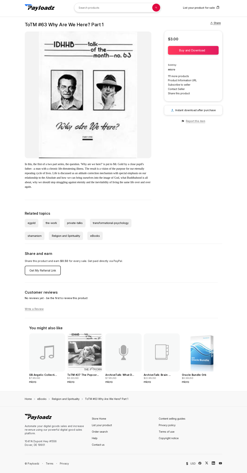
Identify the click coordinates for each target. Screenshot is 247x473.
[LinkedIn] (213, 463)
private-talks (75, 223)
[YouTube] (220, 463)
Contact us (98, 444)
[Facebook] (200, 463)
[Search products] (156, 8)
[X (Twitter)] (206, 462)
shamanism (35, 235)
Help (94, 438)
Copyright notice (169, 438)
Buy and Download (193, 50)
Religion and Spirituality (66, 235)
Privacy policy (167, 425)
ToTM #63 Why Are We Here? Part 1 (106, 398)
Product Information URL (182, 80)
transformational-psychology (111, 223)
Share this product (179, 93)
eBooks (95, 235)
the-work (51, 223)
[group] (47, 358)
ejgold (31, 223)
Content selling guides (172, 418)
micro (171, 69)
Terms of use (166, 431)
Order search (100, 431)
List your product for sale (199, 7)
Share (217, 22)
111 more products (178, 76)
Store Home (99, 418)
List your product (102, 425)
